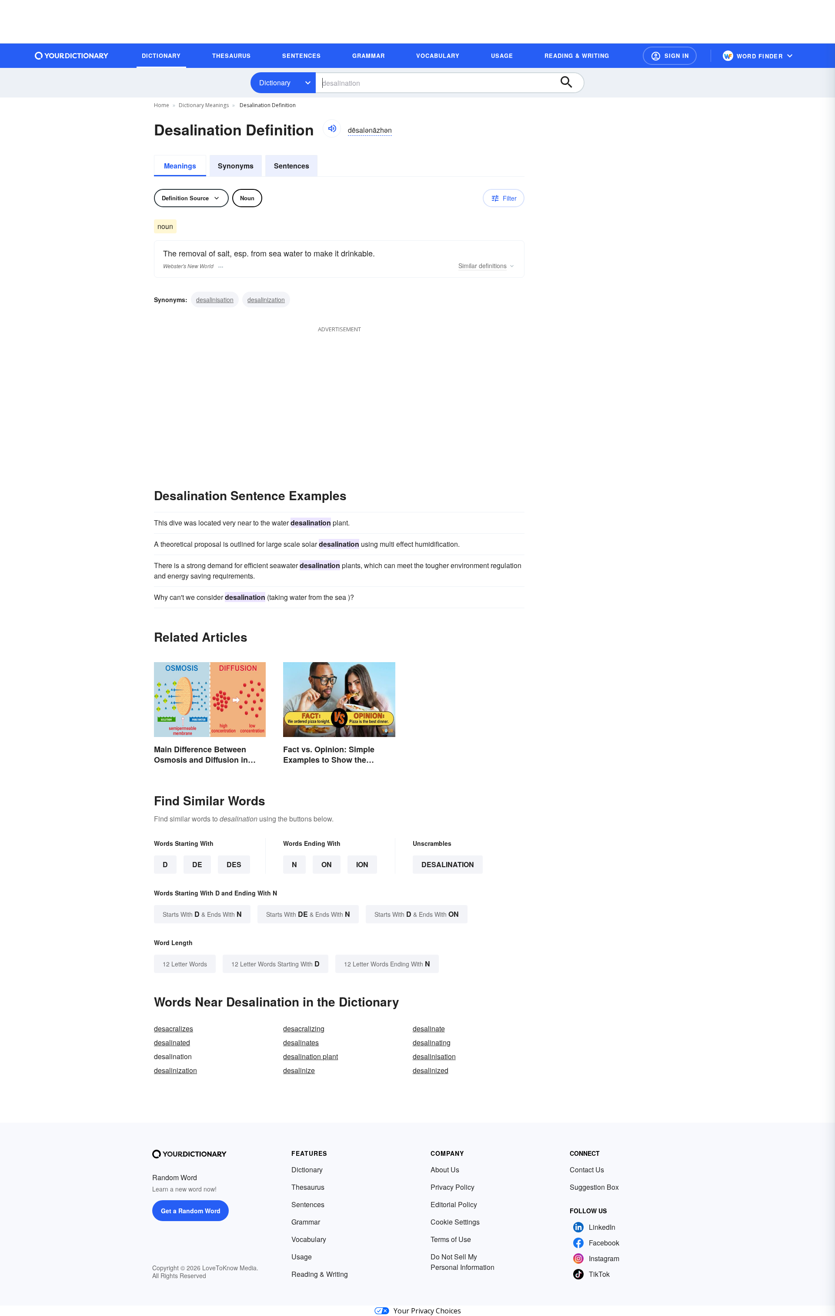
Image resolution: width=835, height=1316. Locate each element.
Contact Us (587, 1170)
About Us (445, 1170)
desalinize (299, 1070)
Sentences (291, 166)
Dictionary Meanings (204, 105)
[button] (670, 56)
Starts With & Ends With (202, 914)
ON (326, 864)
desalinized (430, 1070)
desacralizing (303, 1028)
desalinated (172, 1042)
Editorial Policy (454, 1204)
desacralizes (173, 1028)
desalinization (266, 299)
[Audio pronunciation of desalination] (332, 128)
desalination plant (310, 1056)
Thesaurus (307, 1187)
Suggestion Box (594, 1187)
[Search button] (571, 82)
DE (197, 864)
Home (161, 105)
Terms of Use (451, 1239)
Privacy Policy (452, 1187)
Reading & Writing (319, 1274)
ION (362, 864)
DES (234, 864)
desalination (447, 864)
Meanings (180, 166)
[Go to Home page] (72, 56)
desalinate (429, 1028)
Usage (301, 1257)
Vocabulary (308, 1239)
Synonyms (236, 166)
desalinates (301, 1042)
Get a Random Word (190, 1210)
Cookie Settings (455, 1222)
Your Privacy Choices (427, 1311)
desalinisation (215, 299)
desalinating (432, 1042)
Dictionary (275, 82)
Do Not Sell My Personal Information (462, 1262)
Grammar (305, 1222)
